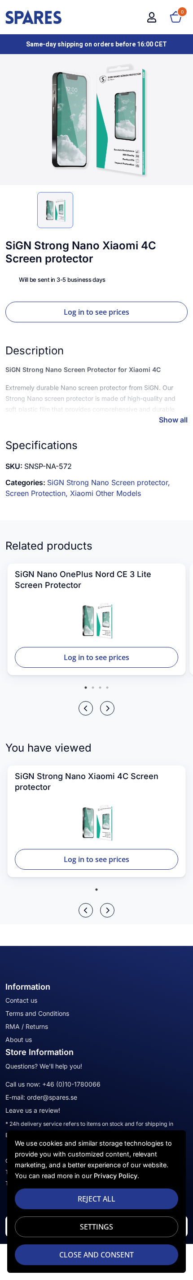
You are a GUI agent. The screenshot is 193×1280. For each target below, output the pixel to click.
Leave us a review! (32, 1110)
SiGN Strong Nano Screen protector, (108, 482)
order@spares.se (52, 1097)
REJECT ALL (96, 1199)
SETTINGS (96, 1227)
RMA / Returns (26, 1026)
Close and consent (96, 1255)
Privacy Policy (115, 1175)
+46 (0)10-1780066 (71, 1084)
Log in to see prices (96, 312)
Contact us (21, 1000)
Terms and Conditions (37, 1013)
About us (18, 1039)
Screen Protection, (37, 493)
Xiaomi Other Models (105, 493)
